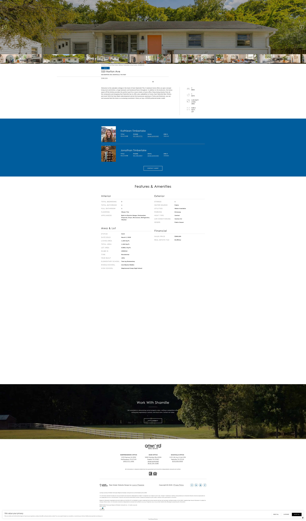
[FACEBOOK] (204, 485)
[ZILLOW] (200, 485)
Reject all (276, 514)
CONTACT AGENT (153, 168)
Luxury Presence (138, 485)
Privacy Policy (179, 485)
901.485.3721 (138, 136)
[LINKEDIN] (196, 485)
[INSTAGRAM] (191, 485)
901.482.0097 (138, 156)
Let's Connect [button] (153, 420)
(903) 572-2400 (128, 461)
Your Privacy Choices (153, 519)
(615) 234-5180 (153, 463)
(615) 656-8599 (177, 461)
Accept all (297, 514)
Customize (286, 514)
